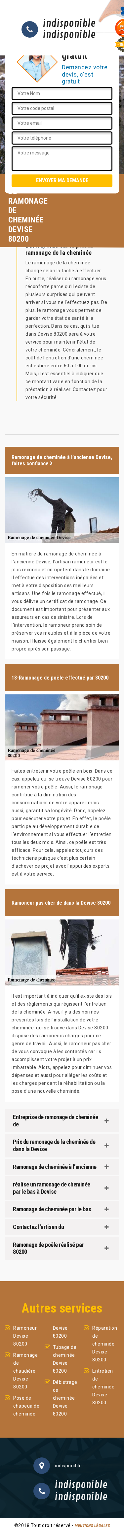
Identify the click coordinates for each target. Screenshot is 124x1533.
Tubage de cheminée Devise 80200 (65, 1359)
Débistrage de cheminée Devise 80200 (65, 1398)
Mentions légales (92, 1525)
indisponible (69, 24)
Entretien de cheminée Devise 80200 (103, 1386)
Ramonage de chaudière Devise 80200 (25, 1370)
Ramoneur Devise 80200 (25, 1336)
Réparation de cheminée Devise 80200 (104, 1343)
